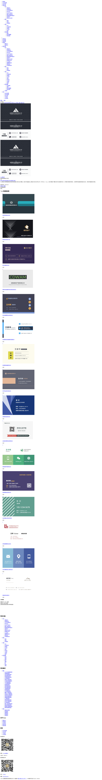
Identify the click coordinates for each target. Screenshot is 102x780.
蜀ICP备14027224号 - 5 (22, 778)
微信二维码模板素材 (8, 703)
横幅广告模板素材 (8, 692)
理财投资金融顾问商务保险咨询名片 (9, 289)
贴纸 (7, 20)
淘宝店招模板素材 (8, 696)
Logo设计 (8, 61)
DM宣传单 (9, 26)
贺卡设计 (8, 11)
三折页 (8, 80)
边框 (7, 21)
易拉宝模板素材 (8, 687)
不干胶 (8, 29)
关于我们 (4, 722)
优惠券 (8, 28)
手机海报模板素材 (8, 674)
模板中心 (6, 43)
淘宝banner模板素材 (8, 693)
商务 (1, 180)
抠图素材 (6, 715)
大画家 (6, 90)
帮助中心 (4, 720)
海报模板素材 (7, 673)
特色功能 (4, 5)
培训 (5, 102)
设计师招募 (5, 2)
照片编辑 (6, 84)
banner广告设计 (9, 53)
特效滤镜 (8, 35)
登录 (1, 100)
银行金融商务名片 (6, 265)
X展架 (8, 81)
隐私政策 (4, 725)
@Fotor (4, 774)
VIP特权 (4, 733)
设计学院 (4, 4)
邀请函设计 (9, 9)
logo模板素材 (7, 698)
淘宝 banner (14, 102)
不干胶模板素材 (8, 691)
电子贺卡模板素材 (8, 701)
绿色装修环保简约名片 (7, 466)
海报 (7, 30)
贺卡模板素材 (7, 702)
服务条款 (4, 724)
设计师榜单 (7, 94)
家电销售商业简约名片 (7, 492)
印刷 (5, 24)
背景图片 (8, 23)
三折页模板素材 (8, 682)
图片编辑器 (9, 34)
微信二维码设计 (10, 14)
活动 (11, 102)
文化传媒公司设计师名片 (7, 518)
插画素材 (6, 712)
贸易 (3, 180)
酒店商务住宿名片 (6, 595)
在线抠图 (8, 85)
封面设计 (8, 16)
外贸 (9, 180)
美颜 (7, 33)
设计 (5, 6)
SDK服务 (6, 98)
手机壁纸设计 (9, 65)
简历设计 (8, 64)
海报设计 (8, 7)
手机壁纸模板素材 (8, 677)
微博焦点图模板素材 (8, 706)
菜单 (7, 83)
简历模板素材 (7, 689)
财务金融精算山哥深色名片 (8, 315)
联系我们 (4, 721)
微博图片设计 (9, 60)
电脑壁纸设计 (9, 62)
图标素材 (6, 713)
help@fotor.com (5, 776)
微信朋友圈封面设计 (10, 15)
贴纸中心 (6, 45)
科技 (7, 102)
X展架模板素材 (7, 688)
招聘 (9, 102)
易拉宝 (8, 79)
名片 (7, 25)
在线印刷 (4, 41)
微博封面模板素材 (8, 707)
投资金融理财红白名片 (7, 543)
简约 (13, 180)
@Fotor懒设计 (5, 753)
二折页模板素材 (8, 683)
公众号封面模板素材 (8, 672)
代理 (11, 180)
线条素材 (6, 711)
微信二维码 (18, 102)
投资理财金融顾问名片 (7, 365)
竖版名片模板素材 (8, 679)
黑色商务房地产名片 (6, 239)
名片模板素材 (7, 678)
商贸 (5, 180)
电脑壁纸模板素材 (8, 697)
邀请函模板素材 (8, 675)
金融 (7, 180)
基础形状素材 (7, 710)
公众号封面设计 (10, 10)
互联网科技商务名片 (6, 416)
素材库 (4, 1)
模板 (3, 670)
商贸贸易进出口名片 (6, 215)
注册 (4, 100)
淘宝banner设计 (7, 630)
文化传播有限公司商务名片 (8, 569)
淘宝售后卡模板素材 (8, 694)
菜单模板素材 (7, 684)
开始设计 (4, 38)
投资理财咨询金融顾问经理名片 (8, 339)
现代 (15, 180)
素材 (5, 19)
